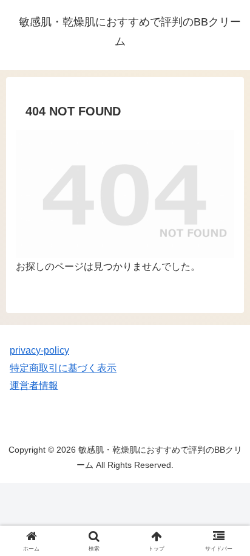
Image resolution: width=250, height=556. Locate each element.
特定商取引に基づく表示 (63, 368)
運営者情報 (34, 385)
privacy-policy (39, 350)
